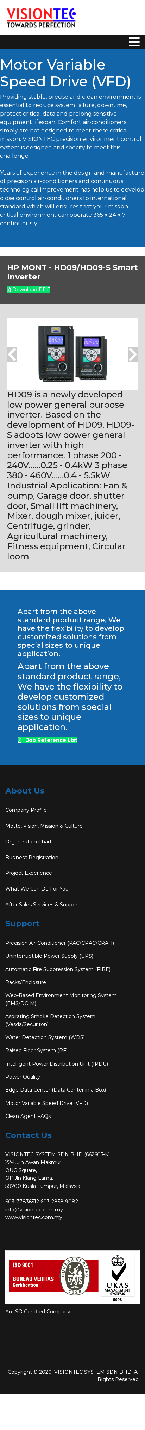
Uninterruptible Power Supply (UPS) (49, 956)
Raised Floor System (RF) (36, 1050)
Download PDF (30, 289)
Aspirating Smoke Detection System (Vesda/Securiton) (50, 1020)
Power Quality (22, 1077)
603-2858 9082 (59, 1201)
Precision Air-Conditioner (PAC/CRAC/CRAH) (59, 943)
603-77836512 (22, 1201)
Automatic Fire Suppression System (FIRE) (58, 969)
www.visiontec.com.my (33, 1217)
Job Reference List (51, 740)
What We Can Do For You (37, 889)
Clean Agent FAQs (28, 1116)
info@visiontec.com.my (34, 1209)
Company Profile (26, 810)
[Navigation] (134, 52)
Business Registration (31, 857)
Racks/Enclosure (25, 982)
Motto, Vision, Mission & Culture (44, 826)
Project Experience (28, 873)
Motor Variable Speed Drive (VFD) (46, 1103)
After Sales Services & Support (42, 904)
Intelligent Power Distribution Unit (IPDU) (56, 1064)
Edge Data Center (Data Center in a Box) (55, 1090)
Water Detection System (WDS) (45, 1037)
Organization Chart (28, 842)
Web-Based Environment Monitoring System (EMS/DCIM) (61, 999)
